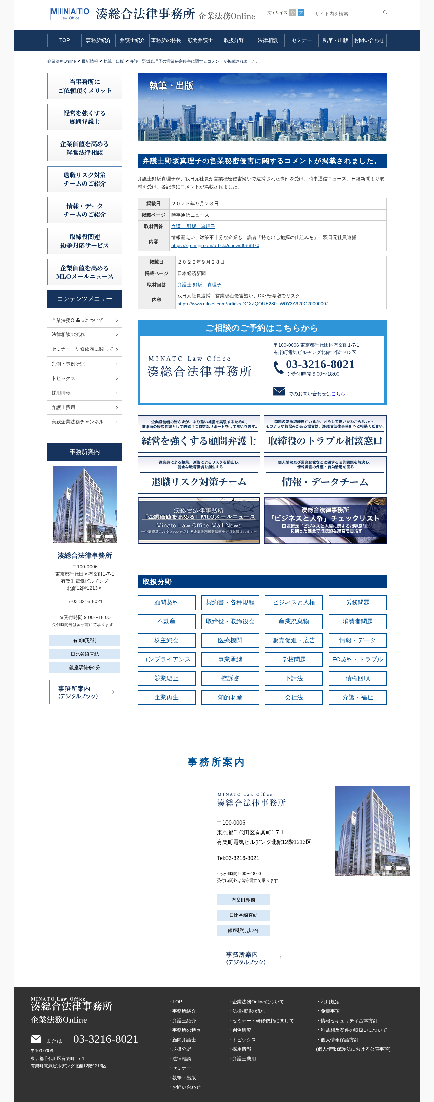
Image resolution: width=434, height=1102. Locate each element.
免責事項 (330, 1011)
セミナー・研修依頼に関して (82, 349)
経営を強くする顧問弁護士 (84, 116)
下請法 (294, 678)
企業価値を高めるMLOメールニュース (85, 272)
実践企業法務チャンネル (78, 421)
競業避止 (166, 678)
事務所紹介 (98, 40)
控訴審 (230, 678)
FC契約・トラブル (357, 659)
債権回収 (358, 678)
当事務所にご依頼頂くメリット (85, 85)
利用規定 (330, 1001)
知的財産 (230, 697)
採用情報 (61, 392)
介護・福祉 (357, 697)
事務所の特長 (166, 40)
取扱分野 (234, 40)
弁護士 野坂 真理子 (193, 226)
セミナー (302, 40)
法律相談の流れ (68, 334)
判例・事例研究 (68, 363)
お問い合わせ (369, 40)
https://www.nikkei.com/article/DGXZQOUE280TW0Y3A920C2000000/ (252, 303)
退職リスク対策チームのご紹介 (84, 179)
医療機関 (230, 640)
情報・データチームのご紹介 (84, 209)
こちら (338, 394)
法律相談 (268, 40)
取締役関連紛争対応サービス (84, 240)
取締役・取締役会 (230, 621)
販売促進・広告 (294, 640)
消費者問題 (357, 621)
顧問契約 (166, 602)
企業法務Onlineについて (77, 320)
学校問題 (294, 659)
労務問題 (358, 602)
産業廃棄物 (294, 621)
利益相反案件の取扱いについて (354, 1030)
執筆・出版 (335, 40)
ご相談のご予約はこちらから (262, 327)
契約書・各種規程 (230, 602)
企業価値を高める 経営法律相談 (84, 147)
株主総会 (166, 640)
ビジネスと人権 (294, 602)
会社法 (294, 697)
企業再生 (166, 697)
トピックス (63, 378)
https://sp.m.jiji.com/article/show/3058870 (215, 245)
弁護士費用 (63, 407)
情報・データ (357, 640)
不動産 (166, 621)
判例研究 (241, 1030)
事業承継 (230, 659)
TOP (64, 40)
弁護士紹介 (132, 40)
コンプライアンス (166, 659)
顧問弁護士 (200, 40)
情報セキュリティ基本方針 (349, 1020)
